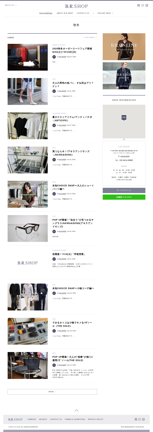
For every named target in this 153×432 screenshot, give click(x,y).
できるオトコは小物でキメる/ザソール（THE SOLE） (72, 324)
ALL (54, 79)
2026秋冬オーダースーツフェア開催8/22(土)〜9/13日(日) (72, 50)
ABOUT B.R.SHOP (65, 13)
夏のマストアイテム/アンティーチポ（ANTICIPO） (72, 119)
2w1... (54, 62)
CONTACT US (83, 13)
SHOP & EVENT (58, 45)
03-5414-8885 (126, 160)
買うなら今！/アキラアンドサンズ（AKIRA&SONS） (71, 153)
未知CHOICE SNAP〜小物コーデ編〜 (73, 288)
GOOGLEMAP (125, 156)
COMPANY (31, 419)
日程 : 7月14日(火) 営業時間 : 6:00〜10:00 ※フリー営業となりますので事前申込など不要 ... (72, 265)
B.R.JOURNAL (46, 13)
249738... (56, 236)
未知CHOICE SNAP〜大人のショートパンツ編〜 (73, 187)
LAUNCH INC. (140, 427)
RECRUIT (43, 419)
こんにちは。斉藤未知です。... (64, 96)
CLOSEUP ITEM (59, 113)
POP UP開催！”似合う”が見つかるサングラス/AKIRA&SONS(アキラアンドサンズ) (73, 223)
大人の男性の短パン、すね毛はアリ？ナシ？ (73, 84)
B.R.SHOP (62, 57)
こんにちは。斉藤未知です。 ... (64, 199)
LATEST (11, 37)
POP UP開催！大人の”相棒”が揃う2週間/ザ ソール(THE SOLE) (72, 358)
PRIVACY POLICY (95, 419)
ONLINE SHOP (104, 13)
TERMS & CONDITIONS (75, 419)
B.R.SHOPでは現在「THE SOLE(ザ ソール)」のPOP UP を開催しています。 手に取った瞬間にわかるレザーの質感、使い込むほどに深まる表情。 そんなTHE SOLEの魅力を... (73, 373)
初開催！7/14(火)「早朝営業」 (69, 254)
